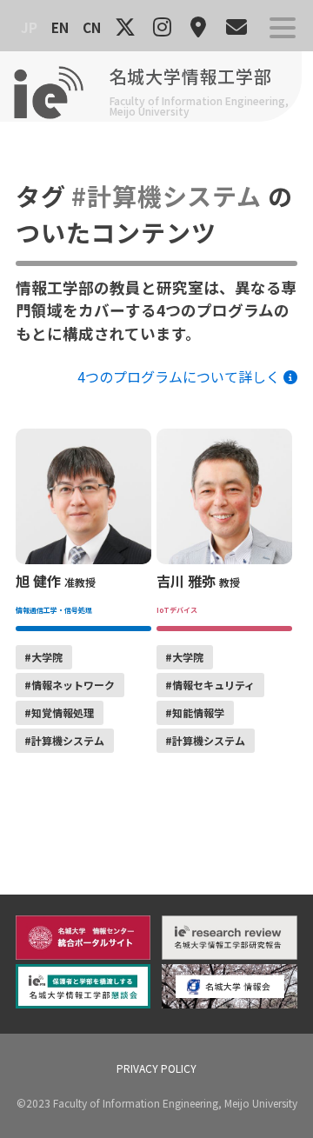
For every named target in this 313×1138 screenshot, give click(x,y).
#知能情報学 (194, 712)
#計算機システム (64, 740)
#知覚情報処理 (59, 712)
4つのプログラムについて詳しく (180, 376)
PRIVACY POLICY (156, 1068)
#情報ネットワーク (69, 684)
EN (60, 27)
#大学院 (43, 656)
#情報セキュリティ (210, 684)
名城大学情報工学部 (191, 76)
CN (92, 27)
